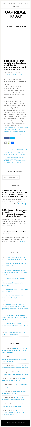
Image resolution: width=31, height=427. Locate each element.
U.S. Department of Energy (20, 160)
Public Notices (21, 151)
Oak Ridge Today (15, 14)
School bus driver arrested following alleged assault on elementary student (13, 412)
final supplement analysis (16, 157)
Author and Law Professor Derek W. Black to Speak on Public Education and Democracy (14, 317)
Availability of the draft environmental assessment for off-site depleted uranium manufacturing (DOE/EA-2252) (14, 193)
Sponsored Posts (8, 152)
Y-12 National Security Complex (16, 154)
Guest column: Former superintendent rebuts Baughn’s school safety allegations (14, 351)
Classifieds (14, 149)
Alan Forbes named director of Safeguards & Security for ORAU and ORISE (13, 298)
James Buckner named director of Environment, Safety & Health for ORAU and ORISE (14, 272)
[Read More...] (22, 204)
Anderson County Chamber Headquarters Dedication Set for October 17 (15, 326)
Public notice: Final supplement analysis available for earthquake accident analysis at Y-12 (15, 65)
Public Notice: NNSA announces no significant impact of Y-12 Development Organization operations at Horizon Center (15, 213)
